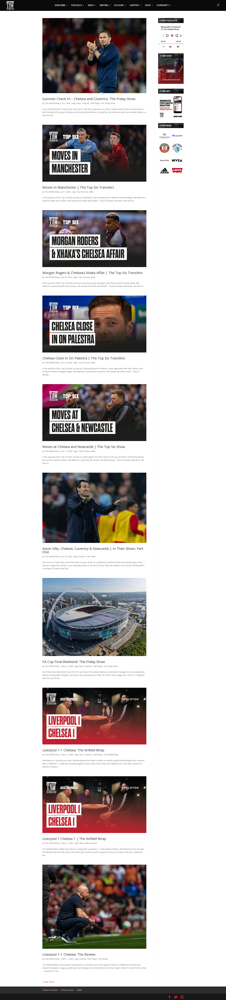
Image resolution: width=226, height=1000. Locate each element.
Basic (79, 103)
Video (91, 192)
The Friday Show (108, 103)
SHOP (148, 5)
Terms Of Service (50, 990)
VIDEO (91, 5)
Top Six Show (82, 192)
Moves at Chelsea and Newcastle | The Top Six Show (83, 446)
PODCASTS (76, 5)
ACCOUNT (119, 5)
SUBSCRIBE (60, 5)
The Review (103, 959)
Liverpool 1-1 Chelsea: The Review (68, 954)
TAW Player (95, 103)
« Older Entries (48, 982)
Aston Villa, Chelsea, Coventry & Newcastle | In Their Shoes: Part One (92, 550)
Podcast (85, 103)
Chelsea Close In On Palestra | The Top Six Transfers (83, 358)
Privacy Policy (67, 990)
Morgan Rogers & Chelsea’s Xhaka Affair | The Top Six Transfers (92, 272)
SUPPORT (134, 5)
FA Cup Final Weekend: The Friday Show (73, 661)
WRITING (104, 5)
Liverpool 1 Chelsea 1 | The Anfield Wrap (74, 838)
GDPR (79, 990)
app (73, 103)
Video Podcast (91, 843)
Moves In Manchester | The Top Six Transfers (78, 187)
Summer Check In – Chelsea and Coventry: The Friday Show (88, 98)
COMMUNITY (162, 5)
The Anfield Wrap (52, 103)
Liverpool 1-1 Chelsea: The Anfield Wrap (73, 750)
